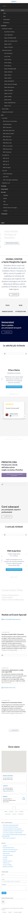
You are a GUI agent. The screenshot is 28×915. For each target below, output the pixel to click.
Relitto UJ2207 (8, 44)
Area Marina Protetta (9, 31)
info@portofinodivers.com (8, 791)
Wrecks (16, 254)
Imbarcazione (6, 19)
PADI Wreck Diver (7, 139)
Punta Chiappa (7, 62)
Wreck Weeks (5, 109)
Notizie (5, 198)
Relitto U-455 (7, 105)
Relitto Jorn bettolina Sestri (10, 41)
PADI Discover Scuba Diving (10, 121)
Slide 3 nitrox (14, 577)
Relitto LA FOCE (8, 93)
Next (21, 394)
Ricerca (25, 6)
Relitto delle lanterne (9, 87)
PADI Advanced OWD (8, 133)
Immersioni (3, 25)
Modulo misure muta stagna (10, 207)
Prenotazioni (4, 213)
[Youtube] (14, 218)
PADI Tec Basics (7, 167)
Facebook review (14, 415)
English (2, 222)
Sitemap (4, 912)
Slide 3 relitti (13, 394)
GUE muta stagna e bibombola (10, 179)
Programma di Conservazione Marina (12, 702)
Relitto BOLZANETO (9, 81)
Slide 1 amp (10, 394)
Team (4, 13)
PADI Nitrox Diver (7, 143)
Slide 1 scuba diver (11, 577)
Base (4, 16)
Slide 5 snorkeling (16, 394)
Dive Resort (8, 254)
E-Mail (4, 879)
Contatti (5, 210)
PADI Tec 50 (6, 164)
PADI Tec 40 (6, 158)
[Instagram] (17, 218)
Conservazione (4, 189)
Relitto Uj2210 (7, 78)
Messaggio (4, 884)
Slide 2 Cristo (12, 394)
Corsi (2, 115)
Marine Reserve (10, 254)
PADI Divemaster (7, 152)
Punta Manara (7, 65)
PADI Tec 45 (6, 161)
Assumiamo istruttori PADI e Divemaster (13, 634)
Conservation (19, 254)
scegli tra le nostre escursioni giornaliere (14, 475)
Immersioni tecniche (7, 50)
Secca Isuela (7, 56)
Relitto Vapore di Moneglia (10, 84)
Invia (4, 892)
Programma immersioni (7, 112)
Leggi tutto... (7, 652)
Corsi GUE (4, 170)
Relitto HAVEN (7, 96)
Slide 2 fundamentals (12, 577)
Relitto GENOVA (8, 72)
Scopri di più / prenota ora (14, 386)
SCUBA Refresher (7, 124)
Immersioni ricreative (7, 28)
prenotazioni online (9, 243)
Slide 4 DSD (14, 394)
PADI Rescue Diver (7, 149)
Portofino (14, 254)
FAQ (4, 201)
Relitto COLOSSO (8, 47)
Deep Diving (17, 254)
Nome (4, 874)
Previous (7, 394)
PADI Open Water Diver (9, 130)
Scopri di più (7, 332)
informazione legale (18, 912)
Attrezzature (6, 22)
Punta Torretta (7, 59)
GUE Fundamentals (7, 173)
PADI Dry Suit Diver (8, 146)
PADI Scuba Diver (7, 127)
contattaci (14, 294)
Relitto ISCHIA (7, 99)
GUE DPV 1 (6, 176)
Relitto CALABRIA (8, 90)
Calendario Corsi (6, 183)
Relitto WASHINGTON (9, 102)
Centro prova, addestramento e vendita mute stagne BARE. (12, 671)
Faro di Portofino (8, 53)
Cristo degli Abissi (8, 35)
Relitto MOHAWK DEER (10, 38)
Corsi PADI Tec (5, 155)
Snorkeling (3, 186)
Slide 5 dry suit (17, 577)
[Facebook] (10, 218)
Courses (12, 254)
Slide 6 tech (17, 394)
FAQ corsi (5, 204)
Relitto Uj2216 (7, 75)
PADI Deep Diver (7, 136)
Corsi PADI (4, 118)
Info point (3, 192)
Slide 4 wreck (15, 577)
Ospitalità (5, 195)
